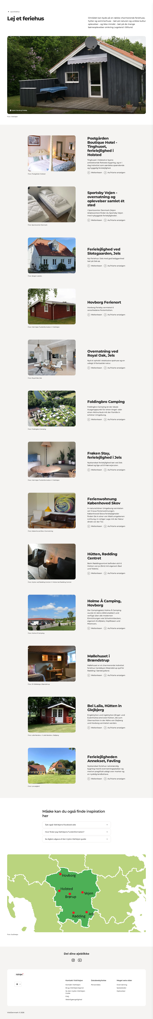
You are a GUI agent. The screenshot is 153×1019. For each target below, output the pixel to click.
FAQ (67, 996)
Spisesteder (121, 988)
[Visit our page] (73, 960)
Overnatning (122, 985)
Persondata (95, 985)
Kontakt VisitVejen (73, 985)
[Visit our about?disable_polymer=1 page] (80, 960)
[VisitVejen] (19, 974)
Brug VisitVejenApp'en (75, 988)
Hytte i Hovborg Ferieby (19, 110)
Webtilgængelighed (74, 1000)
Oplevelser (121, 991)
